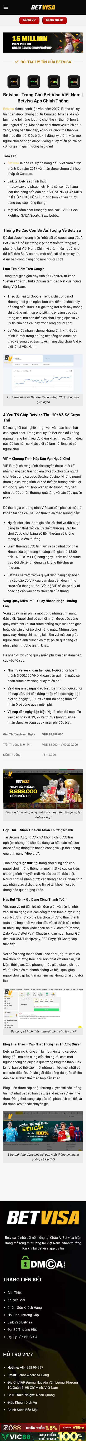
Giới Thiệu (15, 1293)
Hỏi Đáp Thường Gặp (23, 1315)
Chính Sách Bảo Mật (23, 1410)
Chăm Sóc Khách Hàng (25, 1308)
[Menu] (5, 7)
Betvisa (8, 109)
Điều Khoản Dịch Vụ (22, 1403)
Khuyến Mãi (16, 1300)
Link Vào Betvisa (20, 1322)
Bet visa (13, 163)
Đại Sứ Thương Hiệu (23, 1330)
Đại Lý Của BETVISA (22, 1337)
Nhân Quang (45, 1395)
